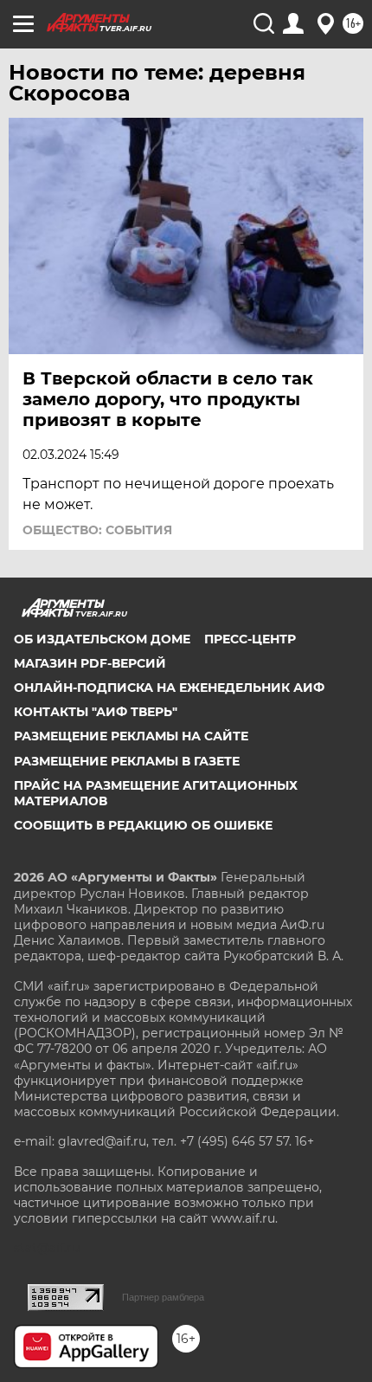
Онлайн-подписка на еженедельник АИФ (169, 687)
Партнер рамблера (163, 1297)
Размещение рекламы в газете (127, 761)
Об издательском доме (102, 639)
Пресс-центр (250, 639)
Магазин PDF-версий (90, 663)
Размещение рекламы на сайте (131, 736)
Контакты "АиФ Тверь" (95, 712)
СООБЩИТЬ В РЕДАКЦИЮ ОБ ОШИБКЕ (143, 825)
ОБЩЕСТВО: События (97, 530)
